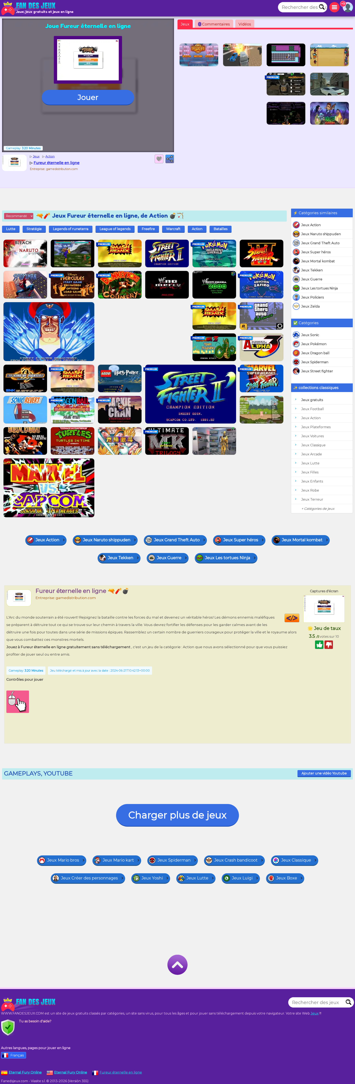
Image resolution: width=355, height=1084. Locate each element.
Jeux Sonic (310, 335)
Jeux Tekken (312, 270)
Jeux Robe (310, 490)
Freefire (148, 229)
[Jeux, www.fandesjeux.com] (28, 8)
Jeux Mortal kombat (318, 261)
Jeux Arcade (311, 454)
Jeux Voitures (312, 436)
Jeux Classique (313, 445)
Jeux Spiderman (314, 362)
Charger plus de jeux (177, 815)
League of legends (115, 229)
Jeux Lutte (310, 463)
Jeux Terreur (312, 499)
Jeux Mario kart (118, 860)
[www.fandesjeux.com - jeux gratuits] (28, 1004)
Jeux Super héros (316, 252)
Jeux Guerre (311, 279)
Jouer (88, 97)
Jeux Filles (309, 472)
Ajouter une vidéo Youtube (324, 773)
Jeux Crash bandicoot (236, 860)
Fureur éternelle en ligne (121, 1072)
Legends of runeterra (70, 229)
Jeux (185, 24)
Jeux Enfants (312, 481)
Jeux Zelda (310, 306)
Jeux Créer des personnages (89, 878)
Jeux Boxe (286, 878)
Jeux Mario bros (63, 860)
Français (17, 1055)
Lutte (10, 229)
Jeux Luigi (242, 878)
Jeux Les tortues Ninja (319, 288)
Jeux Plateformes (316, 427)
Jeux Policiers (312, 297)
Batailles (220, 229)
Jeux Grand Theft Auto (320, 243)
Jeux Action (311, 225)
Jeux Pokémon (313, 344)
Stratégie (34, 229)
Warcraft (173, 229)
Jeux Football (312, 409)
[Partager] (169, 159)
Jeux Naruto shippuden (321, 234)
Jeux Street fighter (317, 371)
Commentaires (214, 24)
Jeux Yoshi (152, 878)
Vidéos (245, 24)
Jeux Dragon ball (315, 353)
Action (197, 229)
